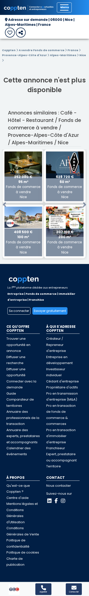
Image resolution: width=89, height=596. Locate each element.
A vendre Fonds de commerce (42, 50)
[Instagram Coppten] (63, 501)
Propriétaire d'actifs (62, 387)
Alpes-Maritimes (63, 55)
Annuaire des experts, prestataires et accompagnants (23, 436)
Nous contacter (58, 485)
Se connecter (19, 311)
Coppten (9, 50)
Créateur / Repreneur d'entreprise (56, 344)
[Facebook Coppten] (56, 501)
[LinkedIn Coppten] (49, 501)
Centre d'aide (17, 497)
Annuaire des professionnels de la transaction (22, 417)
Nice (82, 55)
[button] (4, 204)
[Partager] (21, 32)
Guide (11, 393)
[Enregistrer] (10, 32)
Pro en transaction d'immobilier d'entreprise (61, 436)
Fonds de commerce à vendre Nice (23, 187)
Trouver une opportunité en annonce (18, 344)
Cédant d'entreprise (62, 381)
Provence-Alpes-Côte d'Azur (24, 55)
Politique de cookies (22, 552)
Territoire (53, 466)
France (73, 50)
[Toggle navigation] (64, 7)
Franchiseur (55, 448)
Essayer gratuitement (50, 311)
